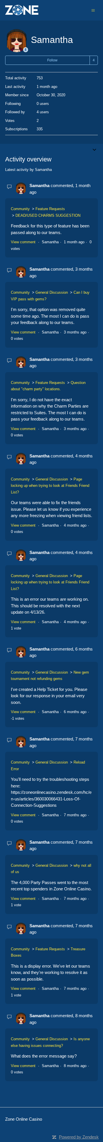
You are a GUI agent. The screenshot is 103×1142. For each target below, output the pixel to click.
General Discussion (51, 292)
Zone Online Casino (23, 1119)
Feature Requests (50, 209)
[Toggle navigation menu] (93, 9)
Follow (52, 60)
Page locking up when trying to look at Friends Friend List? (50, 485)
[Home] (21, 10)
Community (20, 209)
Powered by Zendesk (79, 1137)
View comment (23, 242)
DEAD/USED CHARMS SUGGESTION (47, 215)
